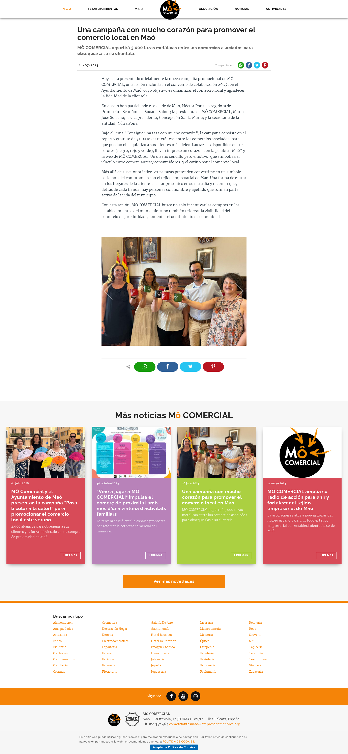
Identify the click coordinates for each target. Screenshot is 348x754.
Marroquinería (210, 628)
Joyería (156, 665)
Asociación (208, 9)
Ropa (252, 628)
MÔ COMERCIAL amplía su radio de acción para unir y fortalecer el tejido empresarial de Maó (298, 500)
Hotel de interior (163, 641)
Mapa (139, 9)
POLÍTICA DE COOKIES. (179, 741)
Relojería (255, 622)
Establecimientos (103, 9)
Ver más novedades (173, 581)
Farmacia (109, 665)
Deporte (108, 634)
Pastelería (207, 659)
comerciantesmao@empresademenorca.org (204, 724)
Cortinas (59, 671)
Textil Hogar (258, 659)
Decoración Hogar (114, 628)
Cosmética (109, 622)
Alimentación (62, 622)
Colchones (60, 653)
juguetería (158, 671)
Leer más (70, 555)
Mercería (206, 634)
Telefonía (256, 653)
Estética (108, 659)
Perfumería (208, 671)
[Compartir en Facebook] (249, 65)
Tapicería (256, 647)
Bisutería (59, 647)
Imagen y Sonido (163, 647)
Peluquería (208, 665)
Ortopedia (207, 647)
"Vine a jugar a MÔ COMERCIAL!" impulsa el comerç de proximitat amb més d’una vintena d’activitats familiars (131, 503)
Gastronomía (160, 628)
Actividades (276, 9)
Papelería (207, 653)
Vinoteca (255, 665)
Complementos (64, 659)
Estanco (107, 653)
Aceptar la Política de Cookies (174, 747)
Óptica (204, 641)
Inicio (66, 9)
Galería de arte (162, 622)
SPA (252, 641)
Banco (57, 641)
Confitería (60, 665)
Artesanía (60, 634)
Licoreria (206, 622)
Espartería (109, 647)
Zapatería (256, 671)
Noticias (242, 9)
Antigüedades (63, 628)
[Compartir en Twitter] (257, 65)
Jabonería (158, 659)
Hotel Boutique (162, 634)
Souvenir (255, 634)
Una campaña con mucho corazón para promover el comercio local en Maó (211, 497)
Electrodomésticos (115, 641)
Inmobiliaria (160, 653)
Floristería (109, 671)
